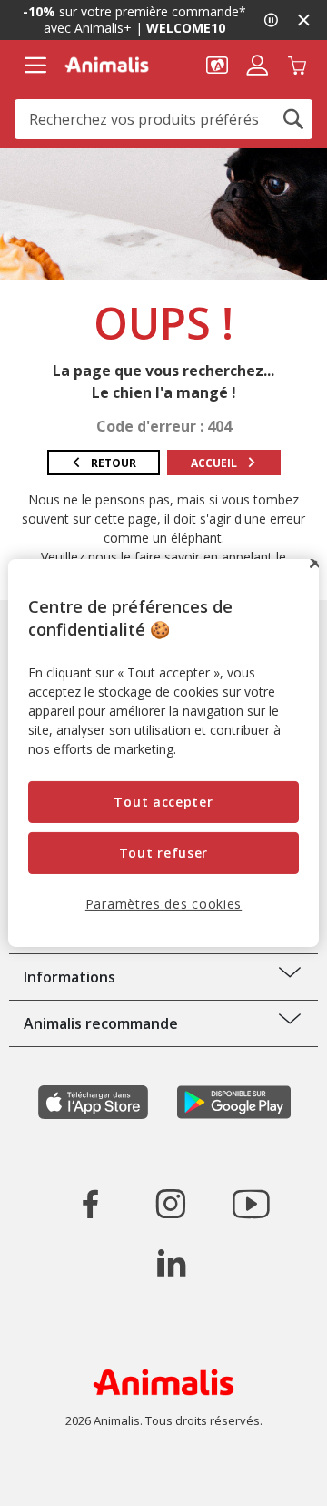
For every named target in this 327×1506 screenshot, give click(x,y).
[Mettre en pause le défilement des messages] (271, 20)
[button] (217, 64)
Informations (69, 977)
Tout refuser (163, 852)
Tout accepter (163, 801)
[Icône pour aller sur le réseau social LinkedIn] (170, 1263)
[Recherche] (293, 119)
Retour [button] (113, 463)
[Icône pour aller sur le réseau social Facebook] (90, 1203)
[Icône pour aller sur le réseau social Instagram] (170, 1203)
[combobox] (163, 119)
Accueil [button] (214, 463)
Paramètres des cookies (163, 902)
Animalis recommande (101, 1023)
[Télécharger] (53, 1476)
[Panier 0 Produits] (297, 64)
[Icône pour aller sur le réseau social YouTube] (250, 1203)
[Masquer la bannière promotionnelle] (303, 20)
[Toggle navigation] (35, 65)
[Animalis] (107, 65)
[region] (163, 753)
